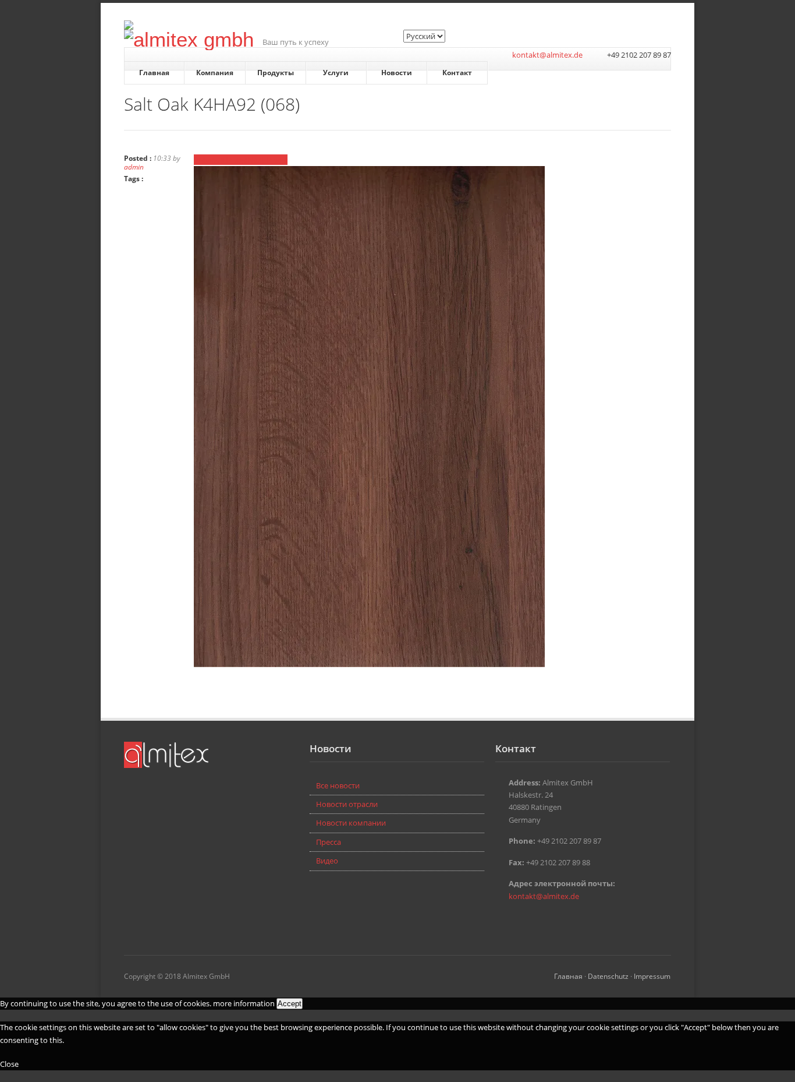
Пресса (328, 842)
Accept (289, 1003)
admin (134, 166)
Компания (214, 72)
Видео (327, 860)
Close (9, 1064)
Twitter (502, 921)
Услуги (336, 72)
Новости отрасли (347, 804)
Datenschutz (608, 976)
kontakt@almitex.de (547, 55)
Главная (154, 72)
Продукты (275, 72)
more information (244, 1003)
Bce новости (338, 785)
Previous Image (220, 159)
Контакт (457, 72)
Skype (520, 921)
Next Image (267, 159)
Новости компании (351, 822)
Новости (396, 72)
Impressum (652, 976)
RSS (537, 921)
